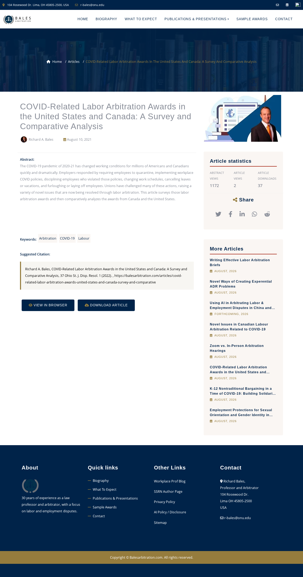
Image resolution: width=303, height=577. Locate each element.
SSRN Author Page (168, 491)
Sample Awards (252, 19)
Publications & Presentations (115, 498)
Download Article (108, 305)
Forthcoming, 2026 (231, 314)
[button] (216, 214)
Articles (74, 61)
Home (83, 19)
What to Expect (141, 19)
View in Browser (50, 305)
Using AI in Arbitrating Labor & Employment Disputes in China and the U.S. (241, 308)
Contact (284, 19)
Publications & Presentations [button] (195, 19)
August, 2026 (225, 271)
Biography (106, 19)
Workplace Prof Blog (170, 481)
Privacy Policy (164, 502)
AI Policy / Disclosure (170, 512)
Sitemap (160, 522)
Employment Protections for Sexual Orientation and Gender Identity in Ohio (241, 415)
